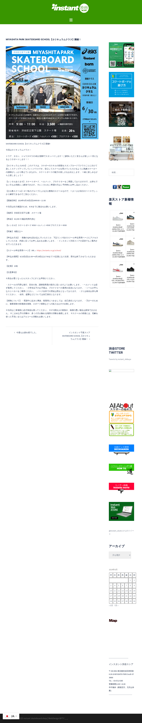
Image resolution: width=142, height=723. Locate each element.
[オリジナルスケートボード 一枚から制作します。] (121, 147)
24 (111, 601)
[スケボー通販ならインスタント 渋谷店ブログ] (71, 9)
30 (134, 601)
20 (123, 596)
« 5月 (111, 605)
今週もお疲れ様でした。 (27, 332)
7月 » (116, 605)
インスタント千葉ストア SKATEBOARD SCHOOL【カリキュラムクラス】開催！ (76, 335)
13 (123, 590)
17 (111, 596)
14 (126, 590)
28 (126, 601)
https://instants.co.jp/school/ (49, 250)
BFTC (62, 718)
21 (126, 596)
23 (134, 596)
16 (134, 590)
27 (123, 601)
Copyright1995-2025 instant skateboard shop (25, 718)
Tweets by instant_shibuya (120, 359)
